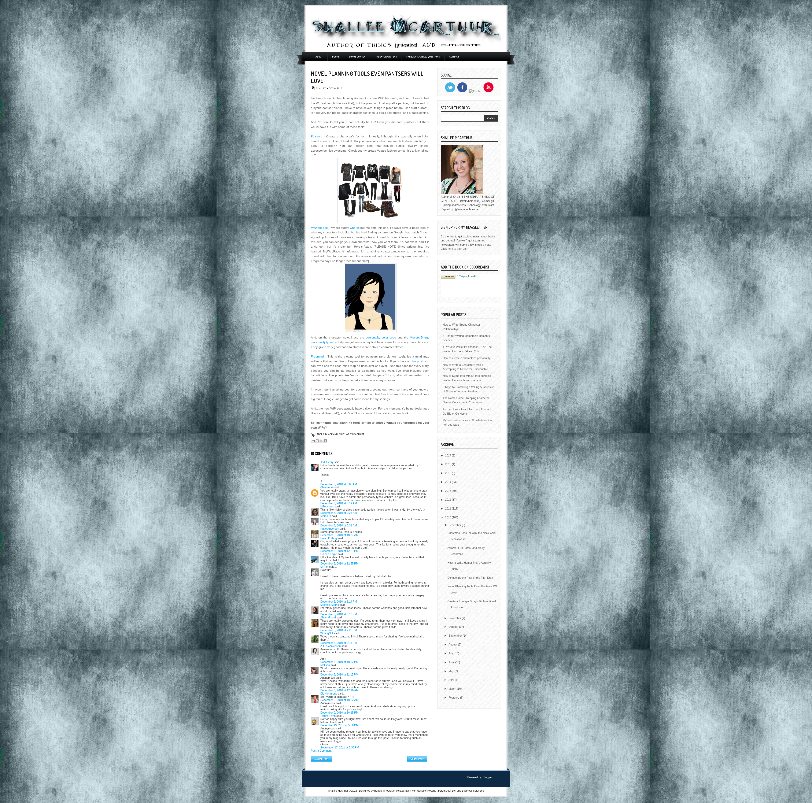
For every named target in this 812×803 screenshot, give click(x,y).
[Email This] (313, 441)
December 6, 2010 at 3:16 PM (338, 614)
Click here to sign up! (454, 248)
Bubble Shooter (383, 790)
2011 (448, 508)
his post (417, 361)
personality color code (381, 337)
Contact (454, 56)
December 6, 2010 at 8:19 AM (338, 503)
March (453, 688)
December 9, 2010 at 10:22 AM (339, 700)
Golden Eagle (328, 554)
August (453, 644)
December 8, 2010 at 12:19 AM (339, 690)
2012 (448, 499)
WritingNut (326, 633)
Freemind (317, 356)
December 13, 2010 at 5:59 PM (339, 725)
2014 (448, 482)
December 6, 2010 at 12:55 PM (339, 563)
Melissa (325, 665)
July (451, 653)
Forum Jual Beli (447, 790)
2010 (448, 517)
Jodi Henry (326, 462)
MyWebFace (319, 227)
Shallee (321, 88)
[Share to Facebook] (325, 441)
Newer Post (321, 759)
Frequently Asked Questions (423, 56)
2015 (448, 473)
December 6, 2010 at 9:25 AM (338, 512)
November (455, 618)
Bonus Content (357, 56)
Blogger (487, 777)
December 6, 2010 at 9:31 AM (338, 525)
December (455, 525)
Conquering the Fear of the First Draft (470, 577)
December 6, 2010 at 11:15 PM (339, 674)
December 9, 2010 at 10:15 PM (339, 712)
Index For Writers (386, 56)
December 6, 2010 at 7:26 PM (338, 630)
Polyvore (316, 136)
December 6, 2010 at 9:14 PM (338, 642)
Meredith (325, 516)
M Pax (324, 566)
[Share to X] (321, 441)
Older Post (417, 759)
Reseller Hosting (426, 790)
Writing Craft (355, 434)
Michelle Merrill (329, 604)
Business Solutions (473, 790)
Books (335, 56)
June (452, 662)
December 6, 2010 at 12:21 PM (339, 550)
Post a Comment (321, 750)
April (452, 679)
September (456, 635)
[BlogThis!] (317, 441)
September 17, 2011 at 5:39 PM (339, 747)
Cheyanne (326, 487)
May (452, 671)
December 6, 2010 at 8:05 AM (338, 484)
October (454, 626)
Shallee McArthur (338, 790)
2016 (448, 464)
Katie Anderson (329, 528)
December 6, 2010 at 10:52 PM (339, 661)
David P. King (328, 538)
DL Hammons (328, 693)
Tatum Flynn (328, 715)
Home (369, 757)
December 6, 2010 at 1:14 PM (338, 601)
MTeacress (327, 506)
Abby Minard (328, 617)
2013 (448, 490)
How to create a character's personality (466, 358)
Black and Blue (334, 434)
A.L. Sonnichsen (330, 646)
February (454, 697)
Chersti (354, 227)
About (319, 56)
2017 (448, 455)
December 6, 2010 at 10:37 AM (339, 535)
